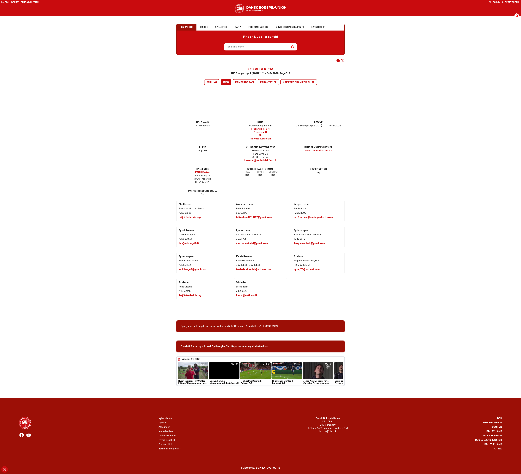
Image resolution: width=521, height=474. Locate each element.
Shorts (260, 172)
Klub (260, 122)
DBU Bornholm (492, 423)
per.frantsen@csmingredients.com (313, 217)
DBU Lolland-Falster (488, 440)
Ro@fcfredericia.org (190, 295)
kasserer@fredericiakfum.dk (260, 160)
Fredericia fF (260, 132)
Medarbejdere (165, 431)
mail (250, 326)
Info (226, 82)
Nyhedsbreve (165, 418)
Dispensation (318, 169)
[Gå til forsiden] (260, 8)
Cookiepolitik (165, 444)
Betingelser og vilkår (169, 449)
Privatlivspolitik (166, 440)
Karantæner (268, 82)
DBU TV (15, 2)
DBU (499, 418)
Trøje (247, 172)
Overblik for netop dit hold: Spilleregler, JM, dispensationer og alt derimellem (224, 346)
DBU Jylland (494, 431)
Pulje (202, 147)
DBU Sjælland (493, 444)
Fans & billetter (30, 2)
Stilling (212, 82)
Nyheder (162, 423)
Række (318, 122)
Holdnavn (202, 122)
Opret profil (512, 2)
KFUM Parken (202, 172)
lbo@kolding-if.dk (189, 243)
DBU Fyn (497, 427)
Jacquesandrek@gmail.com (309, 243)
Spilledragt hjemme (260, 169)
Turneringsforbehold (202, 191)
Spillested (202, 169)
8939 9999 (271, 326)
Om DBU (5, 2)
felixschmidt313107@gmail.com (254, 217)
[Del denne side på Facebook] (338, 61)
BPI (260, 135)
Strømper (273, 172)
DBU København (492, 436)
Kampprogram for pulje (298, 82)
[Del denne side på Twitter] (343, 61)
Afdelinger (164, 427)
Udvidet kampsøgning (288, 27)
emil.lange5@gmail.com (192, 269)
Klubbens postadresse (260, 147)
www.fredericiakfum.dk (318, 151)
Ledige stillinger (167, 436)
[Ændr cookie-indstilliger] (4, 469)
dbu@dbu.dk (329, 431)
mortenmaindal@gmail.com (252, 243)
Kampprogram (244, 82)
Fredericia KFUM (260, 129)
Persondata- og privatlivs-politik (260, 468)
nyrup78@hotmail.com (307, 269)
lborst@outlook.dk (246, 295)
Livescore (316, 27)
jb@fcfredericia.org (190, 217)
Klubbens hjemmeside (318, 147)
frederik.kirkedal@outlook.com (253, 269)
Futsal (497, 449)
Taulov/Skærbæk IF (260, 139)
